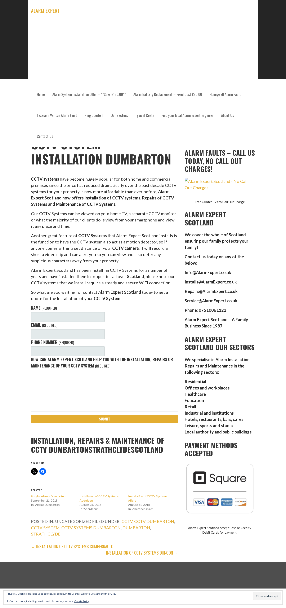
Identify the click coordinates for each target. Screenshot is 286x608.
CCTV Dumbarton (154, 521)
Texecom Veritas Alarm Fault (57, 115)
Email (44, 325)
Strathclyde (46, 533)
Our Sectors (119, 115)
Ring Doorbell (94, 115)
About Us (227, 115)
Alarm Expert (45, 10)
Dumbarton (136, 527)
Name (44, 308)
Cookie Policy (81, 601)
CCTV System (45, 527)
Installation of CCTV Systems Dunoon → (142, 553)
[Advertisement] (143, 52)
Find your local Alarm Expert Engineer (188, 115)
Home (41, 94)
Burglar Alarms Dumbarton (48, 496)
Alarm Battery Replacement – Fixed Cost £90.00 (167, 94)
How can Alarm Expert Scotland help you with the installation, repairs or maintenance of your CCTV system (102, 362)
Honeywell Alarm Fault (225, 94)
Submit (104, 419)
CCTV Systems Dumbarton (91, 527)
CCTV (127, 521)
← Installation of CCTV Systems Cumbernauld (72, 546)
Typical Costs (144, 115)
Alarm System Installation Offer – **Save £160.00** (89, 94)
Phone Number (52, 342)
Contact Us (45, 136)
